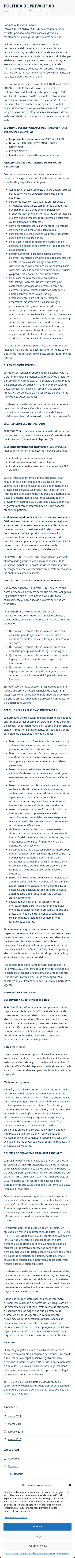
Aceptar (37, 1526)
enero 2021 (14, 1416)
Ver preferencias (37, 1545)
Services (13, 1466)
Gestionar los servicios (16, 1517)
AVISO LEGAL (63, 1553)
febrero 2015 (15, 1431)
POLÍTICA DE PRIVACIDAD (42, 1553)
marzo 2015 (15, 1423)
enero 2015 (14, 1439)
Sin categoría (15, 1473)
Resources (14, 1458)
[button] (70, 1485)
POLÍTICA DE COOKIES (17, 1553)
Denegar (37, 1536)
